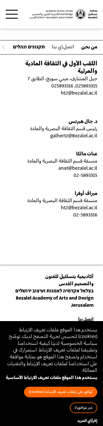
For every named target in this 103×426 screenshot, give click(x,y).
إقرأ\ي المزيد (87, 421)
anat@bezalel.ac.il (77, 168)
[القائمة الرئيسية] (12, 14)
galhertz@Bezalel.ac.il (73, 135)
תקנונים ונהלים (29, 47)
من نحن (89, 47)
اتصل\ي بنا (63, 47)
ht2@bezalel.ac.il (79, 207)
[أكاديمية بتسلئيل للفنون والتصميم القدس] (63, 14)
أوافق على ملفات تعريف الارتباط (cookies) (60, 392)
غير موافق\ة (83, 408)
